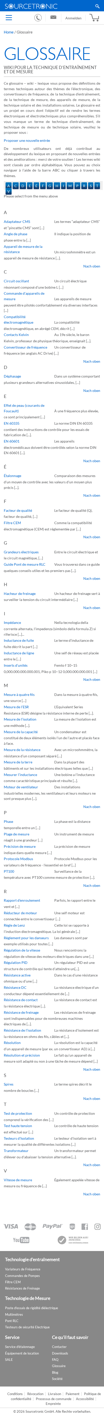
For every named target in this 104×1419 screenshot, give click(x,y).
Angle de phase (15, 234)
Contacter (59, 1347)
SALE (9, 1360)
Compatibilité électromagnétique (18, 319)
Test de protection (18, 1113)
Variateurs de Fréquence (22, 1269)
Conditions (15, 1394)
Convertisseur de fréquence (25, 347)
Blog (55, 1372)
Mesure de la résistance (22, 750)
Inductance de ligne (19, 653)
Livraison (54, 1394)
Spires (8, 1084)
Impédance (12, 622)
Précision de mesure (20, 846)
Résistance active (17, 975)
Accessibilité (85, 1399)
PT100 (9, 871)
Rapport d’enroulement (22, 900)
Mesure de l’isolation (20, 719)
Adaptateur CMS (17, 221)
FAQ (55, 1360)
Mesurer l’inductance (20, 774)
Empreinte (53, 1404)
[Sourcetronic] (52, 6)
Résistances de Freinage (22, 1288)
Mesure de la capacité (21, 732)
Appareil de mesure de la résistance (23, 249)
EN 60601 (11, 441)
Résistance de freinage (21, 1012)
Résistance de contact (21, 1000)
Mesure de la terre (18, 762)
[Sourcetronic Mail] (53, 18)
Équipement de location (22, 1353)
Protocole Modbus (18, 859)
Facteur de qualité (18, 510)
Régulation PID (16, 962)
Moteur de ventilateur (21, 787)
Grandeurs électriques (21, 552)
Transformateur (16, 1150)
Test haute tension (18, 1126)
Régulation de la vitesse (22, 950)
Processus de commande (53, 1399)
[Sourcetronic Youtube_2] (21, 1240)
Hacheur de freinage (20, 593)
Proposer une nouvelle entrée (27, 140)
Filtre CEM (12, 523)
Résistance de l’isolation (22, 1030)
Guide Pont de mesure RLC (24, 564)
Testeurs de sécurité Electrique (27, 1327)
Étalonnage (12, 476)
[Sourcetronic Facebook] (85, 1227)
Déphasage (12, 376)
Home (9, 32)
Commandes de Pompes (22, 1276)
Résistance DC (15, 987)
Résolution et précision (22, 1055)
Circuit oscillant (16, 281)
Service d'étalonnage (20, 1347)
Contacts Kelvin (16, 334)
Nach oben (91, 266)
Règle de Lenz (14, 925)
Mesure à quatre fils (19, 694)
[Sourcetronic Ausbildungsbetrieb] (73, 1240)
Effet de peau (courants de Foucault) (24, 408)
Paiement (73, 1394)
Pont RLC (11, 1321)
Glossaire (59, 1366)
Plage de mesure (16, 834)
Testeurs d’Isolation (19, 1138)
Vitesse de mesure (18, 1180)
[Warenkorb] (94, 18)
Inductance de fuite (19, 640)
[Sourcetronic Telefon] (38, 17)
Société (57, 1379)
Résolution (12, 1042)
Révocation (35, 1394)
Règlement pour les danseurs (26, 938)
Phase (8, 821)
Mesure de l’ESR (16, 707)
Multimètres (14, 1314)
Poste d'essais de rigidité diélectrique (31, 1308)
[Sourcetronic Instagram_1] (97, 1227)
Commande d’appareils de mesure (24, 296)
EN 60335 (11, 423)
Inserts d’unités (16, 665)
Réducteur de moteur (20, 913)
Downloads (60, 1353)
